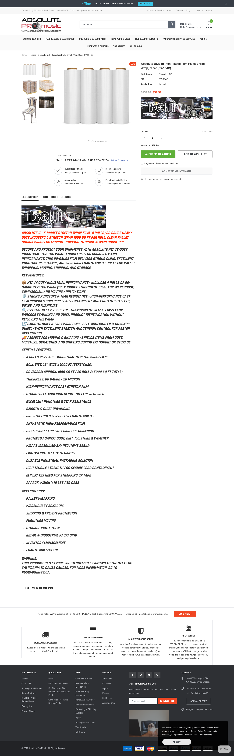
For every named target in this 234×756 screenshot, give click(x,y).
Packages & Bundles (98, 46)
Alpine (203, 39)
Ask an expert (198, 701)
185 (146, 179)
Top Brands (119, 46)
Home (24, 55)
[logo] (41, 24)
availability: (146, 84)
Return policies (28, 693)
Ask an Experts (118, 160)
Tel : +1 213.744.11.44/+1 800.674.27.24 (83, 160)
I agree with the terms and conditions (161, 163)
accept (177, 742)
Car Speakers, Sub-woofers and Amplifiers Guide (59, 691)
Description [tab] (30, 197)
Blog (188, 10)
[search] (171, 24)
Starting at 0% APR (123, 3)
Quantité (145, 131)
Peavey (105, 693)
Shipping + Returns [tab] (57, 197)
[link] (29, 69)
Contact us (26, 683)
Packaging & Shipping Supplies (179, 39)
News (50, 678)
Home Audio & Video (120, 39)
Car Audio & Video (32, 39)
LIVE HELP (185, 614)
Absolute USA (165, 74)
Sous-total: (146, 145)
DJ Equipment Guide (57, 683)
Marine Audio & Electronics (60, 39)
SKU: (143, 79)
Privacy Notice (28, 711)
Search (24, 678)
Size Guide (207, 131)
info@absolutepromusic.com (90, 10)
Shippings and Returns (32, 688)
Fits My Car (26, 706)
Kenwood (106, 683)
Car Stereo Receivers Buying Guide (58, 701)
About (170, 10)
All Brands (136, 46)
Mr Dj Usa (107, 698)
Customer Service (155, 10)
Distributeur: (147, 74)
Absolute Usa (108, 703)
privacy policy (205, 735)
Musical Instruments (146, 39)
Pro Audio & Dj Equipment (92, 39)
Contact (179, 10)
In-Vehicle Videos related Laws (29, 699)
